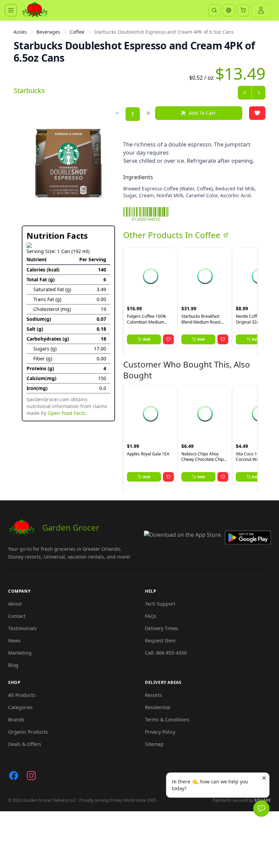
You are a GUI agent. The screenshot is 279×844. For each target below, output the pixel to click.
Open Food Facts (66, 413)
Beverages (48, 32)
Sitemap (154, 744)
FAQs (151, 616)
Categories (20, 707)
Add (146, 339)
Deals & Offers (24, 744)
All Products (21, 695)
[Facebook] (13, 775)
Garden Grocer (70, 527)
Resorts (153, 695)
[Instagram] (31, 775)
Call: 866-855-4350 (166, 653)
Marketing (20, 653)
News (14, 640)
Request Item (160, 640)
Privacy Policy (160, 732)
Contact (17, 616)
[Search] (214, 10)
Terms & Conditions (167, 719)
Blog (13, 665)
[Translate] (229, 10)
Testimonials (22, 628)
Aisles (20, 32)
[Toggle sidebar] (11, 10)
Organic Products (28, 732)
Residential (157, 707)
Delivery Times (161, 628)
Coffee (77, 32)
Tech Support (160, 603)
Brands (16, 719)
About (15, 603)
